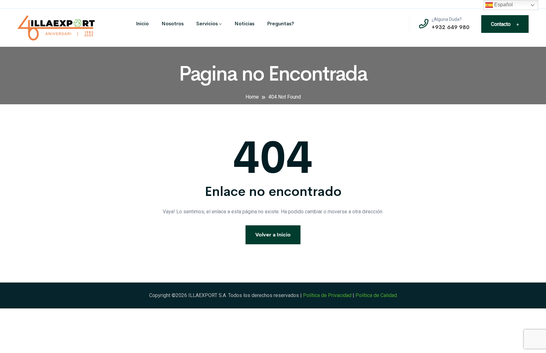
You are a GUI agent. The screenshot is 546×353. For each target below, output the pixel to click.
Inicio (142, 23)
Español (503, 4)
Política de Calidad (376, 295)
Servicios (207, 23)
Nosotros (172, 23)
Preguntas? (280, 23)
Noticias (244, 23)
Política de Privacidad (327, 295)
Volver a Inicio (273, 234)
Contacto (505, 24)
